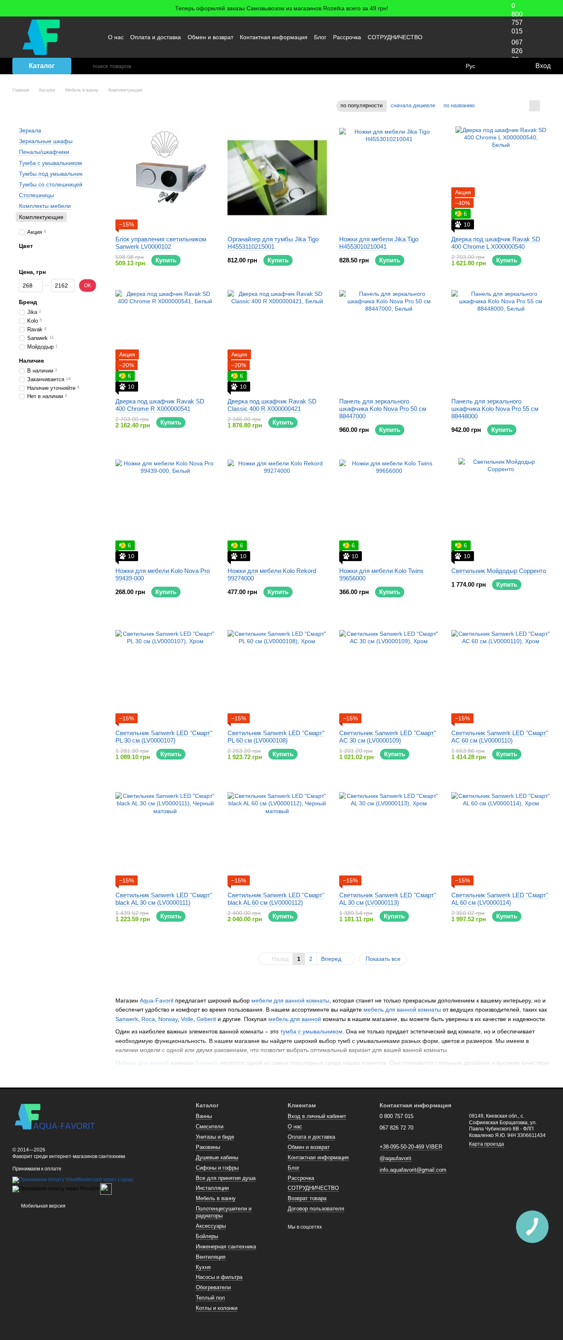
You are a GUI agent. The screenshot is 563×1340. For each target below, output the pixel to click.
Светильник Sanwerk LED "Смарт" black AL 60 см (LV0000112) (276, 899)
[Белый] (32, 257)
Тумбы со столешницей (50, 184)
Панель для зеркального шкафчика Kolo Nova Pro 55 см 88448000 (494, 409)
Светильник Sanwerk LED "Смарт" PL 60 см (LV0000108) (276, 736)
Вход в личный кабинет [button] (317, 1116)
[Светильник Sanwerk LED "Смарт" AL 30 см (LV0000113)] (389, 833)
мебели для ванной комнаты (290, 1000)
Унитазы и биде (215, 1137)
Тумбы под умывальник (50, 173)
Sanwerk (126, 1019)
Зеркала (30, 130)
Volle (187, 1019)
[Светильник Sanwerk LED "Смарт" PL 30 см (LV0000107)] (165, 671)
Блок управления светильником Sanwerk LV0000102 (160, 243)
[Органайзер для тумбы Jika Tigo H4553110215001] (277, 177)
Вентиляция (210, 1257)
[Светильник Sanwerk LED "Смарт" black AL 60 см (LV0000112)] (277, 833)
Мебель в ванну (216, 1198)
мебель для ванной (294, 1019)
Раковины (208, 1147)
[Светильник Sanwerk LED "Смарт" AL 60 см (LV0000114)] (501, 833)
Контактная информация (273, 37)
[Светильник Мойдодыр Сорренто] (501, 509)
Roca (148, 1019)
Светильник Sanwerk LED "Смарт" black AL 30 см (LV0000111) (163, 899)
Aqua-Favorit (157, 1000)
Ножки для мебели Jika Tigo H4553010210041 (378, 243)
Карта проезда (486, 1144)
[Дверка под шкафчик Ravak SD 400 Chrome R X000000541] (165, 340)
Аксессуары (211, 1226)
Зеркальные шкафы (46, 141)
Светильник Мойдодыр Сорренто (498, 570)
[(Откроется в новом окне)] (106, 1188)
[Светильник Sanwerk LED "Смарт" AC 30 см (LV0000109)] (389, 671)
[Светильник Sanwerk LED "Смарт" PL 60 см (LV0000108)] (277, 671)
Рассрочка (347, 37)
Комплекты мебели (45, 206)
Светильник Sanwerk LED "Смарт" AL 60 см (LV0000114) (499, 899)
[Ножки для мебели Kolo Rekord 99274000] (277, 509)
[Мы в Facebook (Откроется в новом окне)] (445, 37)
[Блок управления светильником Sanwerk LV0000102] (165, 177)
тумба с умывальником (311, 1031)
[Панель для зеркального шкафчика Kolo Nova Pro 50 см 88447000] (389, 340)
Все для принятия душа (226, 1178)
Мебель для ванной (142, 1062)
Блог (320, 37)
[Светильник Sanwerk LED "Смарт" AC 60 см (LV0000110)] (501, 671)
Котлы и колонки (216, 1308)
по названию (459, 105)
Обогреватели (213, 1287)
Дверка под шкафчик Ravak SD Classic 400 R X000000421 (272, 405)
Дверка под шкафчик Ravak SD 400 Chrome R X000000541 (159, 405)
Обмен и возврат (210, 37)
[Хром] (23, 257)
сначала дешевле (413, 105)
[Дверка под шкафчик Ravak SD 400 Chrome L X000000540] (501, 177)
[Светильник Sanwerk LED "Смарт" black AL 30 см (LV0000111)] (165, 833)
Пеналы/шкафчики (44, 152)
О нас (116, 37)
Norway (168, 1019)
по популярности (361, 105)
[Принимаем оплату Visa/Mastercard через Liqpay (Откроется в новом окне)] (72, 1179)
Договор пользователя (316, 1209)
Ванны (204, 1116)
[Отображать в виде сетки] (534, 105)
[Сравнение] (495, 66)
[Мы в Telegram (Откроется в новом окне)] (475, 37)
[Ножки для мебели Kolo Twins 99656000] (389, 509)
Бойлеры (207, 1236)
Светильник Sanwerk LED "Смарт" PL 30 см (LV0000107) (163, 736)
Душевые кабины (217, 1157)
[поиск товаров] (86, 66)
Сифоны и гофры (217, 1168)
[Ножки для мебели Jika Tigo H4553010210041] (389, 177)
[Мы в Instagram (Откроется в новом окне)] (465, 37)
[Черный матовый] (41, 257)
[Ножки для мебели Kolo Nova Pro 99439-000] (165, 509)
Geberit (206, 1019)
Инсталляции (212, 1188)
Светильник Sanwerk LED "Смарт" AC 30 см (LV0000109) (387, 736)
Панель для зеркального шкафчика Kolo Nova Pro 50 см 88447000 (382, 409)
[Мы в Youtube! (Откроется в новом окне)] (455, 37)
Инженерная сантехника (226, 1246)
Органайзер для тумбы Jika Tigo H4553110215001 (273, 243)
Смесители (209, 1126)
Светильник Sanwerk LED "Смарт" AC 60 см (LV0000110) (499, 736)
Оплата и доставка (155, 37)
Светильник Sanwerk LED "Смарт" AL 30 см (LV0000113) (387, 899)
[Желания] (511, 66)
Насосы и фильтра (219, 1277)
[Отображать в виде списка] (545, 105)
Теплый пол (210, 1298)
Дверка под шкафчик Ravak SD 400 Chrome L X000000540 (495, 243)
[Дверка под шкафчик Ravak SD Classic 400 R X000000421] (277, 340)
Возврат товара (307, 1198)
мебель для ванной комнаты (402, 1009)
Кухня (203, 1267)
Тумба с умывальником (50, 162)
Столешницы (36, 195)
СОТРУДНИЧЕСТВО (395, 37)
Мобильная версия (43, 1206)
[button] (556, 8)
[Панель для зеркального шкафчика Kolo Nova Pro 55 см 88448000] (501, 340)
